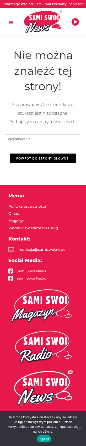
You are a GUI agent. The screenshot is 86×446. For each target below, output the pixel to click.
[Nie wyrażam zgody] (80, 428)
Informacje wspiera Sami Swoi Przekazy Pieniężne (43, 4)
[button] (11, 22)
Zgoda (44, 439)
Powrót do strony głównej (43, 158)
